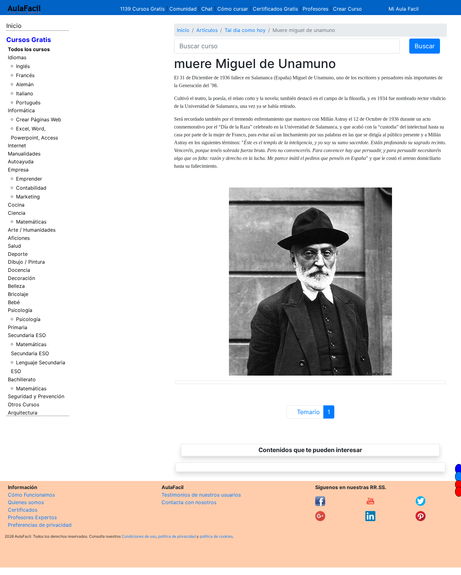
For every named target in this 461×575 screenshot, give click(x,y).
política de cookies (216, 536)
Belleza (16, 286)
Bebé (14, 302)
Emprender (29, 179)
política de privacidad (177, 536)
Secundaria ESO (27, 335)
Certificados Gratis (275, 9)
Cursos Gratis (28, 40)
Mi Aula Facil (404, 9)
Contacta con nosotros (189, 502)
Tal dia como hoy (245, 30)
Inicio (13, 25)
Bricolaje (18, 294)
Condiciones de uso (139, 536)
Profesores (315, 9)
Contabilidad (31, 188)
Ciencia (16, 213)
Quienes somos (26, 502)
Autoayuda (21, 161)
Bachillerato (22, 379)
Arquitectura (22, 412)
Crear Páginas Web (38, 119)
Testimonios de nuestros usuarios (201, 495)
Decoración (21, 278)
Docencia (19, 270)
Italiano (24, 93)
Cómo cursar (232, 9)
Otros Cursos (23, 404)
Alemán (25, 84)
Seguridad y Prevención (36, 396)
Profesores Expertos (32, 517)
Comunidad (183, 9)
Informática (21, 110)
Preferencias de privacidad (40, 525)
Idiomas (17, 57)
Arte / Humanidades (32, 230)
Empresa (18, 169)
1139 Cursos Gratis (143, 9)
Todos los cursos (29, 49)
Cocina (16, 205)
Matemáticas (31, 222)
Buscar (425, 46)
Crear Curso (347, 9)
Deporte (18, 254)
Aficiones (19, 238)
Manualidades (24, 153)
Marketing (28, 196)
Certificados (22, 510)
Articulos (207, 30)
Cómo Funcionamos (31, 495)
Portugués (28, 102)
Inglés (23, 66)
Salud (14, 246)
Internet (17, 145)
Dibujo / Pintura (26, 262)
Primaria (17, 327)
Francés (25, 75)
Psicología (20, 310)
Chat (207, 9)
